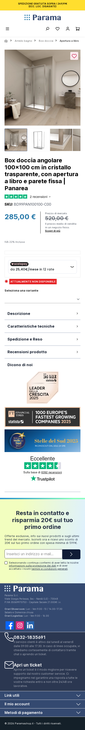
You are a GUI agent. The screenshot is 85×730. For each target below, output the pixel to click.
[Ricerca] (47, 29)
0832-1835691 (30, 637)
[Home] (6, 41)
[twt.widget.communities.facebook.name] (10, 625)
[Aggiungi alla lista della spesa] (74, 56)
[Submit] (71, 554)
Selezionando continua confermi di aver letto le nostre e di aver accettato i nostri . (43, 565)
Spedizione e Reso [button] (24, 339)
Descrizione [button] (18, 313)
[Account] (68, 29)
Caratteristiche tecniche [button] (30, 326)
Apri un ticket (28, 665)
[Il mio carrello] (78, 29)
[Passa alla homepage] (42, 17)
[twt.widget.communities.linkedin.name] (30, 625)
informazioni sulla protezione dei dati (32, 565)
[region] (42, 102)
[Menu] (7, 29)
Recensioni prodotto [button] (27, 352)
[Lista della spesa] (57, 29)
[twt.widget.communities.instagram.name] (20, 625)
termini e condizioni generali (50, 568)
